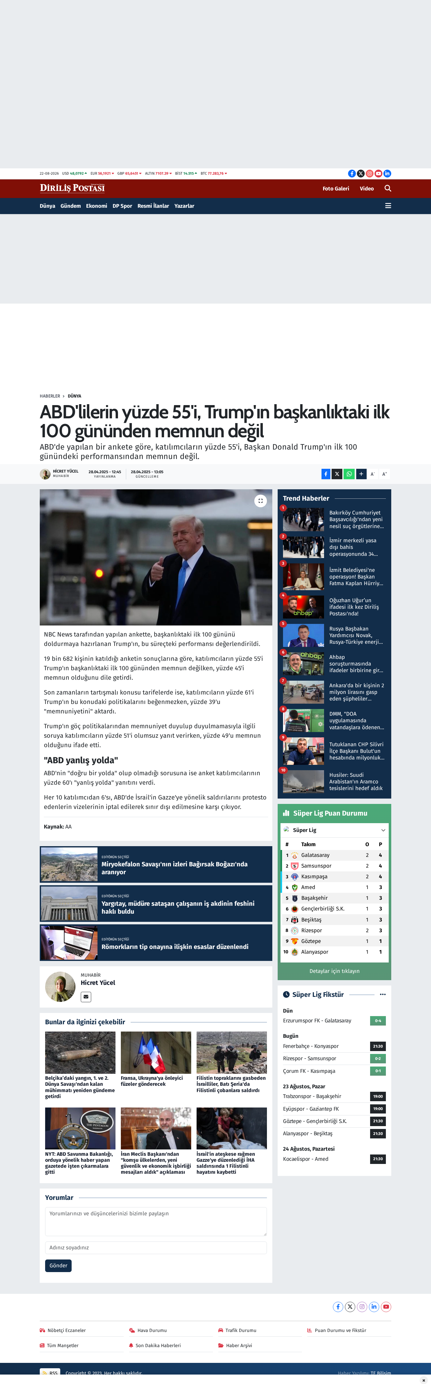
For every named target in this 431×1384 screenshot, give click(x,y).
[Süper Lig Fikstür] (383, 994)
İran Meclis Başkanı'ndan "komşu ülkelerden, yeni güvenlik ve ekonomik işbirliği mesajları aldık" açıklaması (156, 1163)
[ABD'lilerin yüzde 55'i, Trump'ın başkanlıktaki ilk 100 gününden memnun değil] (156, 557)
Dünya (47, 206)
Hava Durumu (152, 1330)
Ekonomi (96, 206)
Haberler (50, 396)
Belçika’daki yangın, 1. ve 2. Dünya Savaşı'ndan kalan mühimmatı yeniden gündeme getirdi (80, 1087)
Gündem (71, 206)
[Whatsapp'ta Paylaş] (349, 474)
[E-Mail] (86, 997)
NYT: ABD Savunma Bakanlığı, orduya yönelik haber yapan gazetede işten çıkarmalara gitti (79, 1163)
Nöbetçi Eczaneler (67, 1330)
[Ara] (388, 189)
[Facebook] (338, 1307)
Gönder (59, 1265)
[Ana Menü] (388, 206)
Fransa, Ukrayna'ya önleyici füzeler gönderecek (152, 1081)
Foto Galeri (336, 188)
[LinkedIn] (374, 1307)
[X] (350, 1307)
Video (367, 188)
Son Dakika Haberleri (158, 1345)
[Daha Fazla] (361, 474)
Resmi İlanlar (153, 206)
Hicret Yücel (98, 982)
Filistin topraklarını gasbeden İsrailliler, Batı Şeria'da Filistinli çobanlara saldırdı (231, 1084)
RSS (52, 1373)
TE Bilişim (381, 1373)
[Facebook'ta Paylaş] (326, 474)
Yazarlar (184, 206)
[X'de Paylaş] (337, 474)
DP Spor (122, 206)
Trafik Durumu (241, 1330)
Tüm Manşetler (63, 1345)
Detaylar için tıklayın (335, 971)
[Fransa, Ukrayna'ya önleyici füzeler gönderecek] (156, 1052)
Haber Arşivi (239, 1345)
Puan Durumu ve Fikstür (340, 1330)
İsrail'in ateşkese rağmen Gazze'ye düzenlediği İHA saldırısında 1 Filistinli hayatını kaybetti (226, 1163)
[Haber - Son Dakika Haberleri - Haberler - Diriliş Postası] (73, 188)
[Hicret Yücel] (60, 986)
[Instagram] (362, 1307)
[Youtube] (386, 1307)
